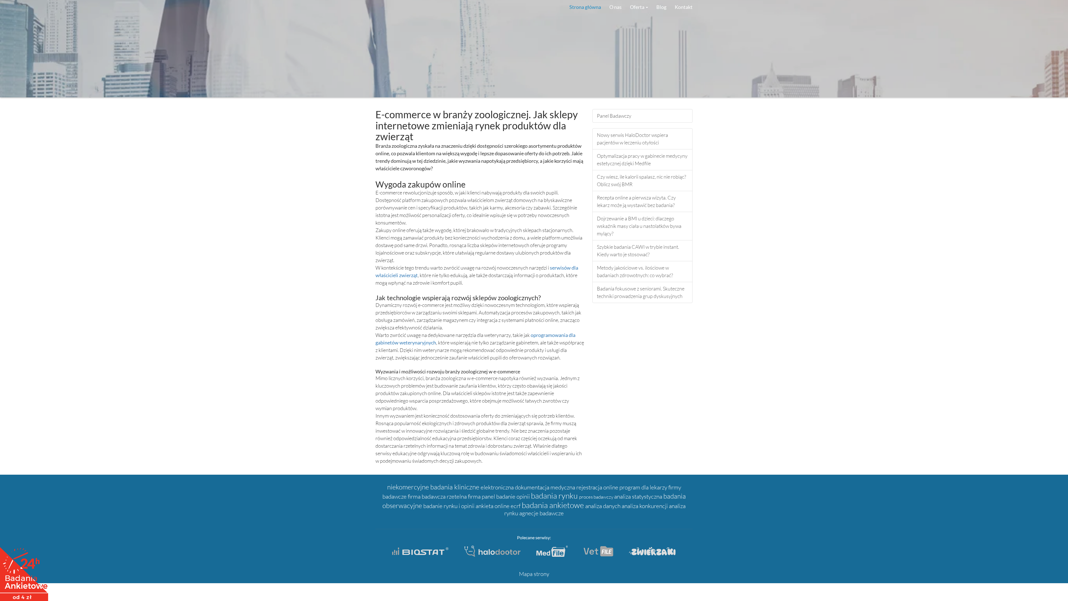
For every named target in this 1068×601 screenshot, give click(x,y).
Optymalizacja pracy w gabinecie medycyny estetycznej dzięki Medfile (642, 159)
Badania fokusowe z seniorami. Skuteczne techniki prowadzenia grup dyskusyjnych (640, 292)
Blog (661, 7)
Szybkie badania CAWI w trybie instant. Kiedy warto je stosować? (638, 250)
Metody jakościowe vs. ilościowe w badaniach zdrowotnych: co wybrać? (635, 271)
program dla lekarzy (643, 487)
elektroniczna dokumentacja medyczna (528, 487)
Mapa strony (534, 573)
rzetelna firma (464, 496)
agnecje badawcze (541, 513)
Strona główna (585, 7)
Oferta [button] (637, 7)
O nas (615, 7)
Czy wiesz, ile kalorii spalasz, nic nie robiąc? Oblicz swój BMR (641, 180)
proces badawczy (596, 497)
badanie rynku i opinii (449, 505)
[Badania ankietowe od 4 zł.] (24, 572)
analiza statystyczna (638, 496)
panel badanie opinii (506, 496)
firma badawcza (427, 496)
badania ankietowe (553, 505)
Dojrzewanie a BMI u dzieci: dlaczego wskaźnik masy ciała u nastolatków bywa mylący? (639, 226)
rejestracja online (597, 487)
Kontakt (684, 7)
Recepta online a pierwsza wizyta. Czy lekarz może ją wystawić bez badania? (636, 201)
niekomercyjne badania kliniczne (434, 487)
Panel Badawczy (614, 116)
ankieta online (493, 505)
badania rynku (555, 495)
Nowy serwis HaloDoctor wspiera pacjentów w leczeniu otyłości (632, 139)
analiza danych (603, 505)
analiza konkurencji (645, 505)
